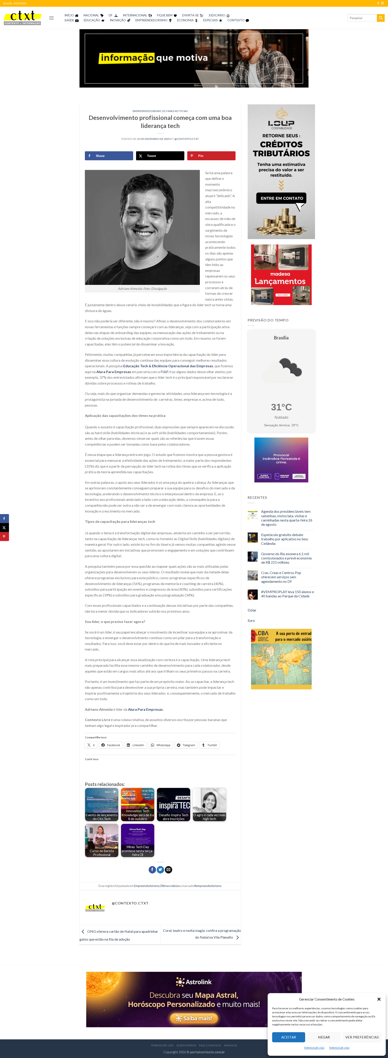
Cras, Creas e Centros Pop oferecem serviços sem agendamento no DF (281, 576)
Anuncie (230, 1045)
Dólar (252, 610)
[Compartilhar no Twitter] (160, 870)
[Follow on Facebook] (378, 3)
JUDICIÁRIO (216, 15)
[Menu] (51, 17)
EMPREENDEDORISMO (151, 20)
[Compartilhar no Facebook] (152, 870)
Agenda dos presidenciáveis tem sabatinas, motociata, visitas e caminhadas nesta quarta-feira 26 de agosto (286, 517)
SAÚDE (69, 20)
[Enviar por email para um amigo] (168, 870)
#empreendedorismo (207, 886)
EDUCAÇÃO (92, 20)
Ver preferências (362, 1037)
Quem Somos (186, 1045)
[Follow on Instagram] (382, 3)
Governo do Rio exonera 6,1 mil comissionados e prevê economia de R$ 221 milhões (286, 558)
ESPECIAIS (210, 20)
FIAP (164, 372)
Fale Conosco (210, 1045)
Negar (324, 1037)
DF (110, 15)
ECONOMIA (185, 20)
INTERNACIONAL (135, 15)
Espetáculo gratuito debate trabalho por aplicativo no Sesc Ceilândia (285, 538)
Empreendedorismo (147, 111)
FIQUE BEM (164, 15)
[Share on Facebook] (4, 518)
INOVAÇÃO (118, 20)
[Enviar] (381, 18)
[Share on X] (4, 527)
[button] (379, 999)
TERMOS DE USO (314, 1047)
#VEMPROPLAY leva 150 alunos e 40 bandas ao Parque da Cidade (287, 593)
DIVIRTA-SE (190, 15)
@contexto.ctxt (186, 138)
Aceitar (288, 1037)
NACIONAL (91, 15)
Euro (251, 620)
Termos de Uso (162, 1045)
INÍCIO (69, 15)
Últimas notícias (175, 111)
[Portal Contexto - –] (22, 18)
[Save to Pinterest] (4, 536)
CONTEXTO (236, 20)
